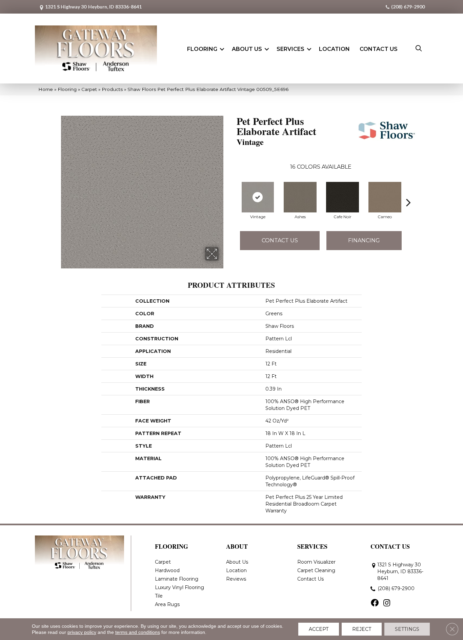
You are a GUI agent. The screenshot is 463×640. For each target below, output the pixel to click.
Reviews (236, 579)
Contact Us (379, 49)
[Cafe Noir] (342, 197)
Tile (159, 596)
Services (290, 49)
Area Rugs (167, 604)
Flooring (202, 49)
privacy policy (81, 632)
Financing (364, 240)
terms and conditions (137, 632)
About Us (247, 49)
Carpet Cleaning (316, 570)
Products (112, 89)
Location (334, 49)
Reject (361, 629)
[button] (222, 49)
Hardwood (167, 570)
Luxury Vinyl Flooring (179, 587)
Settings (407, 629)
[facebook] (375, 603)
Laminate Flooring (176, 579)
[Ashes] (300, 197)
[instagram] (386, 603)
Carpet (89, 89)
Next (408, 192)
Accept (318, 629)
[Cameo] (385, 197)
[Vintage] (258, 197)
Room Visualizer (316, 562)
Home (45, 89)
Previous (233, 192)
